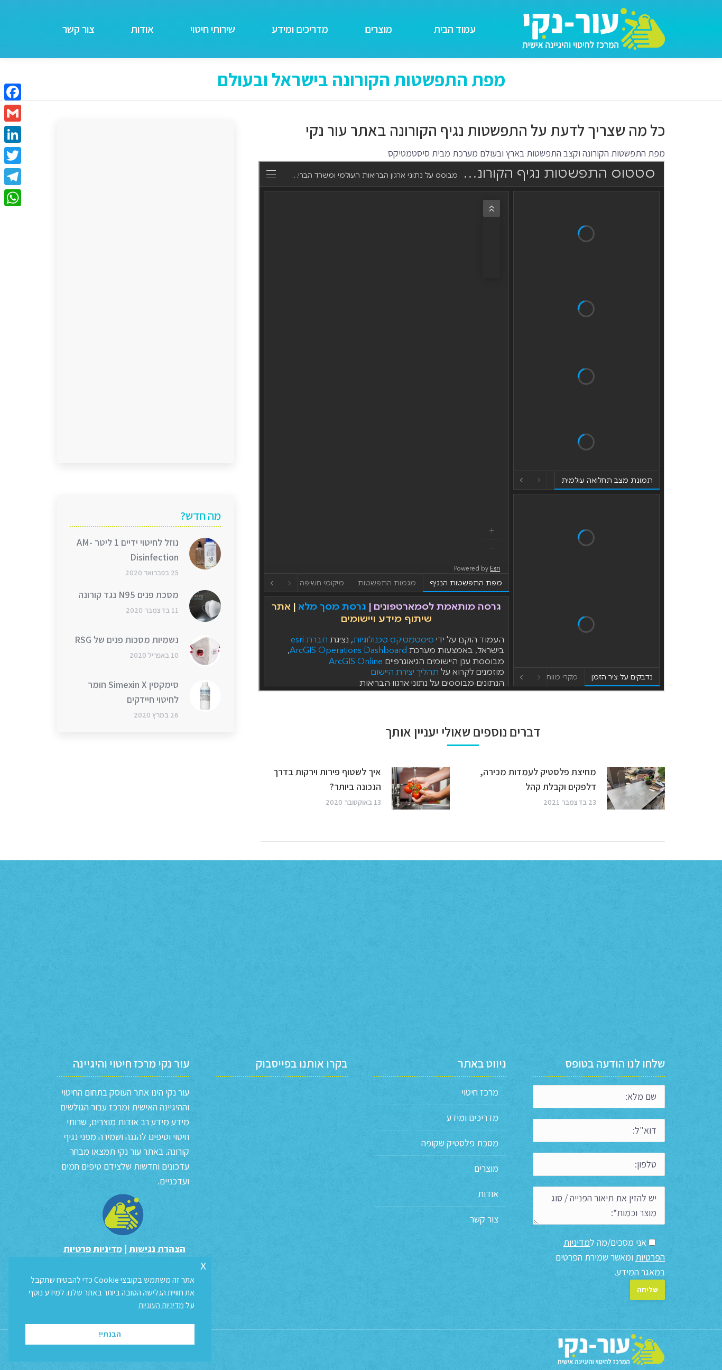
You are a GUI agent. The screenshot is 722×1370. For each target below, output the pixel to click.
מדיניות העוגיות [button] (161, 1305)
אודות (488, 1194)
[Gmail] (12, 113)
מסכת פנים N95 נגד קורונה (128, 595)
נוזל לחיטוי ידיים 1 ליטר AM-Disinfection (128, 549)
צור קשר (484, 1219)
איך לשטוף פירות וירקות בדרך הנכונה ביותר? (327, 779)
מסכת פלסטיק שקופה (459, 1143)
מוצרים (486, 1168)
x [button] (203, 1264)
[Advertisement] (145, 291)
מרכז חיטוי (479, 1092)
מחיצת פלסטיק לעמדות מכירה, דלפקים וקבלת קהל (538, 779)
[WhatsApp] (12, 197)
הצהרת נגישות (157, 1249)
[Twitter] (12, 155)
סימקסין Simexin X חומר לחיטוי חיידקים (133, 691)
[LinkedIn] (12, 134)
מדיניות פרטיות (92, 1249)
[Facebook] (12, 92)
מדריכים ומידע (472, 1117)
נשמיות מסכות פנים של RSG (127, 639)
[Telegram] (12, 176)
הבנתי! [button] (110, 1334)
